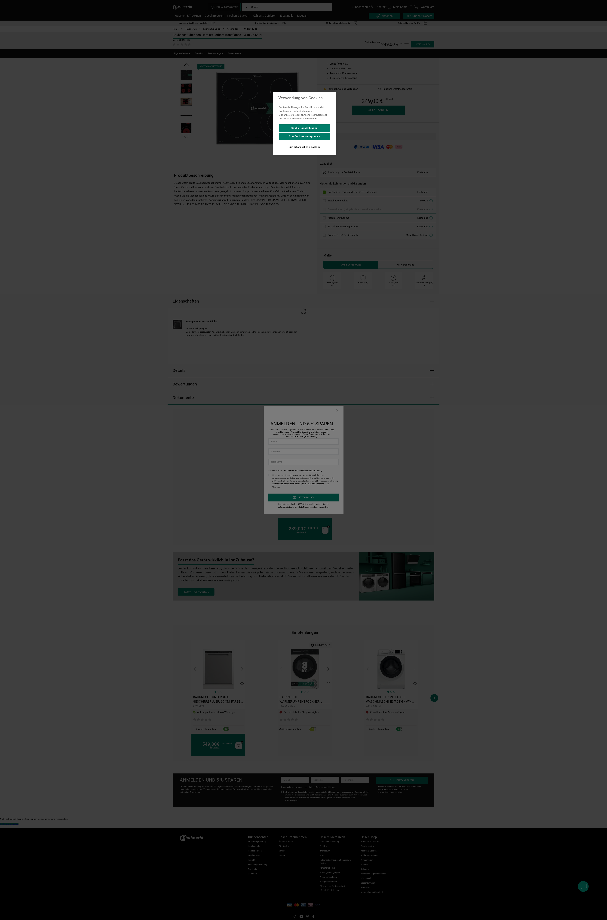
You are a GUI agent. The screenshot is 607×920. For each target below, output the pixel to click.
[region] (304, 123)
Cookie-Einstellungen (304, 127)
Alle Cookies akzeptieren (304, 136)
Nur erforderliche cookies (304, 146)
